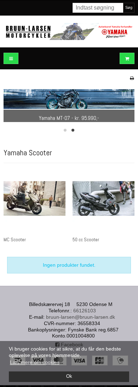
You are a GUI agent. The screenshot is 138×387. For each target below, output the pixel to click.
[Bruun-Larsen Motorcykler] (69, 31)
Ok (69, 376)
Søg (128, 7)
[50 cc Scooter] (103, 199)
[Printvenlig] (131, 78)
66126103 (84, 310)
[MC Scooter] (34, 199)
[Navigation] (11, 58)
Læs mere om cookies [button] (34, 362)
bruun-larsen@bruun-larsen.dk (80, 317)
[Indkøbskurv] (127, 58)
